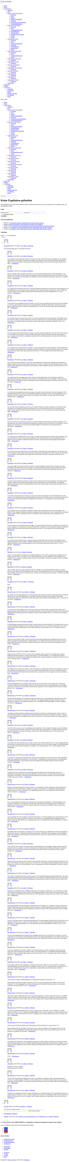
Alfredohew (10, 1063)
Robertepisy (10, 256)
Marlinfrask (10, 621)
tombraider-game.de (9, 1139)
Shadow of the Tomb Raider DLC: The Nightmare (32, 1116)
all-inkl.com (7, 1143)
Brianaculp (7, 245)
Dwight (6, 1106)
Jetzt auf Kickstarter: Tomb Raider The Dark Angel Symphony (27, 223)
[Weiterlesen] (15, 263)
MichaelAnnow (11, 592)
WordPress (27, 1160)
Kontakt (6, 1149)
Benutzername (4, 212)
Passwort (27, 212)
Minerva (6, 1116)
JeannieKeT (10, 285)
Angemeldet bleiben (7, 214)
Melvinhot (10, 552)
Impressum (7, 1146)
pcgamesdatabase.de (9, 1142)
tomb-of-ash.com (8, 1140)
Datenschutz (7, 1148)
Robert (6, 224)
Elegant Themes (12, 1160)
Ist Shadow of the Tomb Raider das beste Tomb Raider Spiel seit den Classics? (33, 226)
